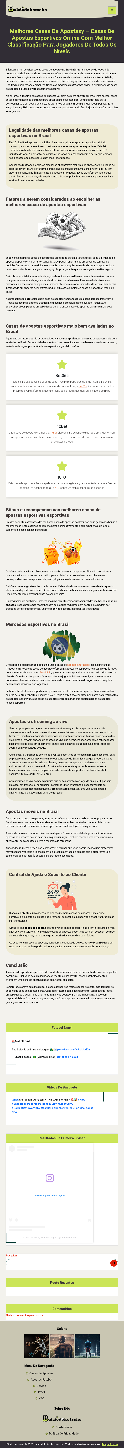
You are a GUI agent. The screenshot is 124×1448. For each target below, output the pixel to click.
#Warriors (46, 1108)
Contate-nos (64, 1427)
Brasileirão (45, 672)
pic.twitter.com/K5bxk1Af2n (73, 1049)
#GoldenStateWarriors (26, 1108)
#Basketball (19, 1103)
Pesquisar (11, 1255)
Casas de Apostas (41, 1373)
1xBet (53, 432)
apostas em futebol (78, 664)
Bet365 (83, 386)
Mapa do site (110, 1444)
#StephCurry (65, 1103)
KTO (57, 487)
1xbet (41, 1392)
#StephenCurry (47, 1103)
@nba (15, 1099)
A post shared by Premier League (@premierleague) (50, 1237)
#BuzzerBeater (63, 1108)
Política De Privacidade (64, 1433)
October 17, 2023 (67, 1056)
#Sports (32, 1103)
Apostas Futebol (41, 1379)
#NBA (81, 1099)
